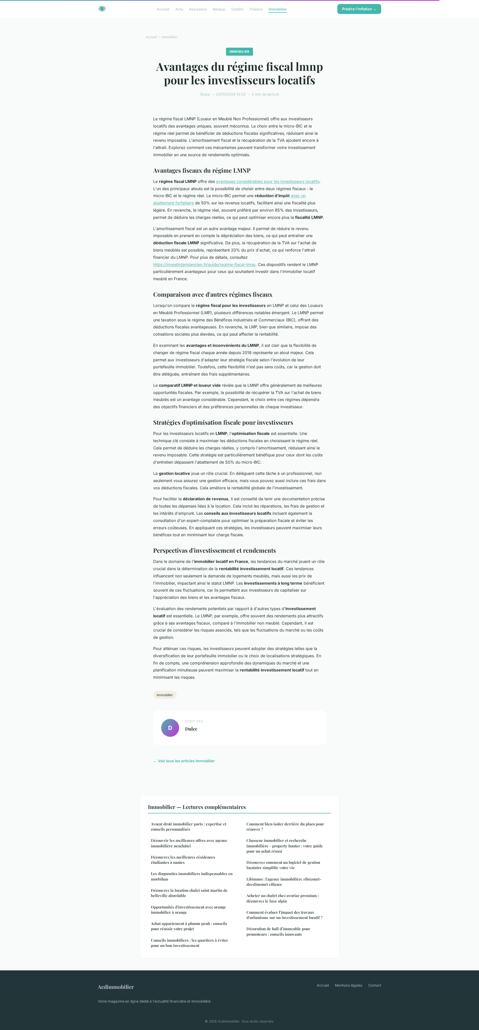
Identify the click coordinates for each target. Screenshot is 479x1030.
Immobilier (277, 9)
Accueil (163, 9)
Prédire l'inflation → (359, 9)
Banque (219, 9)
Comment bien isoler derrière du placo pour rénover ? (285, 826)
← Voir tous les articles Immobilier (184, 761)
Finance (255, 9)
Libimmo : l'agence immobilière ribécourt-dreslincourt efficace (283, 882)
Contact (374, 985)
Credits (237, 9)
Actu (179, 9)
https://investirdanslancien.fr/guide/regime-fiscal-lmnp (204, 264)
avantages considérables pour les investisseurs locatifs (267, 181)
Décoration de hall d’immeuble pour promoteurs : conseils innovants (278, 931)
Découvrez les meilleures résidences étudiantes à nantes (183, 860)
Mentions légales (348, 985)
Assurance (198, 9)
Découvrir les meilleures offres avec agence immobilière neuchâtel (189, 843)
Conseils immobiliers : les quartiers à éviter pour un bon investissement (189, 943)
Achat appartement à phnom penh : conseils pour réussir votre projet (189, 926)
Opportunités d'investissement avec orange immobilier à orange (188, 909)
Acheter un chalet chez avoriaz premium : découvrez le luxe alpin (282, 898)
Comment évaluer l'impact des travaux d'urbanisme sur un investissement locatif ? (284, 915)
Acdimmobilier (116, 986)
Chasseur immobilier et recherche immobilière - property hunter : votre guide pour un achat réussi (284, 846)
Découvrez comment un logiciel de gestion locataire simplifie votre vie (283, 865)
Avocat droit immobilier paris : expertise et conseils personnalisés (188, 826)
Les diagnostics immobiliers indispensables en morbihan (192, 876)
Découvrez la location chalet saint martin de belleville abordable (189, 893)
